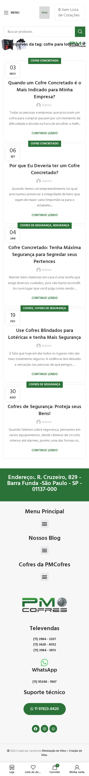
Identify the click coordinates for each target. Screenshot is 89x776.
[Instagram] (44, 729)
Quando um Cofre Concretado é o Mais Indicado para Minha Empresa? (44, 90)
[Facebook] (36, 729)
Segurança (61, 225)
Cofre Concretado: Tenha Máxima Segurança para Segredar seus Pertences (44, 255)
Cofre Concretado (45, 60)
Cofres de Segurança (35, 225)
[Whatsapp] (53, 729)
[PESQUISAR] (80, 32)
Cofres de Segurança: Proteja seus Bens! (44, 410)
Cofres (28, 308)
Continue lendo (45, 133)
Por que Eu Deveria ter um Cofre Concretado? (44, 169)
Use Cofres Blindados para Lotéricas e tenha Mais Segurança (44, 334)
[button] (45, 524)
